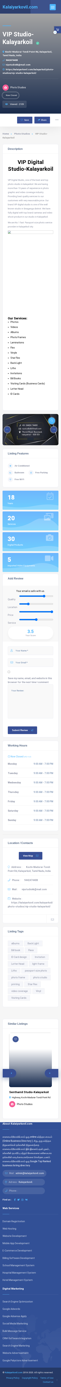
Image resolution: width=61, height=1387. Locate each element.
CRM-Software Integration (17, 1338)
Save (26, 120)
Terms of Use (46, 1378)
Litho (14, 970)
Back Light (33, 943)
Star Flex (32, 984)
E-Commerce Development (17, 1250)
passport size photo (36, 970)
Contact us (48, 1382)
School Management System (18, 1265)
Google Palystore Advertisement (20, 1360)
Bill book (15, 950)
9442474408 (12, 60)
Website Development (15, 1236)
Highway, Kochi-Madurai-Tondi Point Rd (31, 1097)
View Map (28, 855)
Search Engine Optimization (18, 1301)
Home (6, 133)
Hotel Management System (18, 1280)
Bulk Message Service (14, 1331)
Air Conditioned (22, 466)
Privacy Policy (12, 1378)
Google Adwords (11, 1309)
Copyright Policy (30, 1378)
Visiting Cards (18, 997)
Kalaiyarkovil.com (13, 1372)
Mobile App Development (16, 1243)
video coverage (19, 991)
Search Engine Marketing (16, 1345)
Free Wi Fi (19, 479)
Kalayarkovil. (26, 1182)
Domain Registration (14, 1221)
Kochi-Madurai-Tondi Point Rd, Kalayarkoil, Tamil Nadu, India (27, 54)
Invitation (40, 957)
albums (15, 943)
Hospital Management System (19, 1272)
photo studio (40, 977)
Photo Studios (22, 133)
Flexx (31, 950)
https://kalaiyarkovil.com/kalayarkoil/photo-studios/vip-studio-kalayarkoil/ (28, 71)
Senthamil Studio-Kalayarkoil (29, 1092)
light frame (38, 963)
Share (43, 120)
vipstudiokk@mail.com (18, 64)
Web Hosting (9, 1228)
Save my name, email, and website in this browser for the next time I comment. (30, 680)
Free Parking (41, 472)
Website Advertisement (15, 1353)
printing (15, 984)
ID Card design (19, 957)
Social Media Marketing (15, 1323)
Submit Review (20, 730)
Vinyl (38, 991)
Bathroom (19, 472)
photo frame (18, 977)
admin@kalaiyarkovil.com (30, 1173)
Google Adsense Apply (15, 1316)
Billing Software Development (19, 1258)
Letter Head (17, 963)
